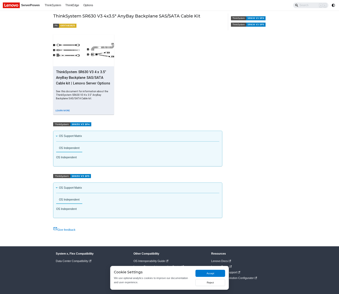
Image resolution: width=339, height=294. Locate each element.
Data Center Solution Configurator (232, 278)
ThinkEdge (72, 5)
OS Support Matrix (70, 135)
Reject (210, 282)
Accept (210, 273)
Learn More (62, 110)
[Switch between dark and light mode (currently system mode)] (333, 5)
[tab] (69, 148)
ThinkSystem (53, 5)
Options (88, 5)
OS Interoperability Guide (149, 261)
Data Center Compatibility (72, 261)
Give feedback (66, 229)
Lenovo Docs (219, 261)
